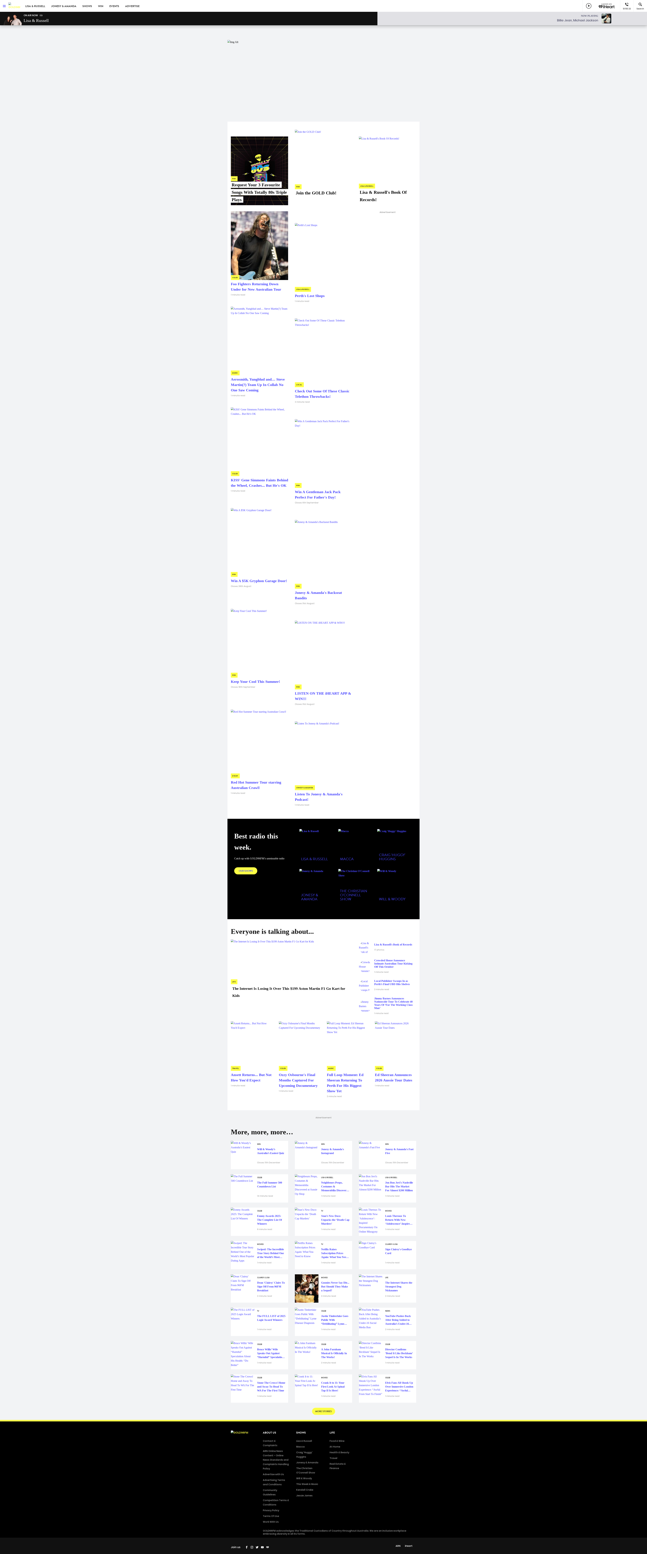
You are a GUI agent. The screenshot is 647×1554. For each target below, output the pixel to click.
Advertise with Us (273, 1474)
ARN (398, 1546)
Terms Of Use (271, 1516)
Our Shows (246, 871)
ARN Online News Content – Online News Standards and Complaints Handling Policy (276, 1459)
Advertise (132, 6)
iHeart (408, 1546)
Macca (300, 1446)
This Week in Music (307, 1484)
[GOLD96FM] (14, 6)
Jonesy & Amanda (63, 6)
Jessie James (304, 1495)
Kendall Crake (304, 1489)
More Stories (323, 1411)
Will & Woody (304, 1478)
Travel (333, 1458)
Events (114, 6)
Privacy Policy (271, 1510)
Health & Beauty (339, 1452)
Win (100, 6)
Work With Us (271, 1522)
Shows (87, 6)
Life (332, 1433)
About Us (269, 1433)
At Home (335, 1446)
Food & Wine (337, 1441)
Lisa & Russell (35, 6)
